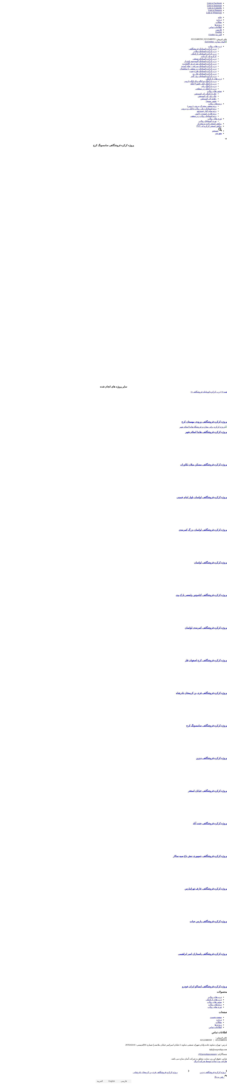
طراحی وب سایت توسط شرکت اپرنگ (210, 1061)
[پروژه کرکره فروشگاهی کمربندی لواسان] (210, 623)
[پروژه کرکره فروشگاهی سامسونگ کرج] (113, 199)
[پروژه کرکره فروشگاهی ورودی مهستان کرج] (210, 417)
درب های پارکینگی (214, 999)
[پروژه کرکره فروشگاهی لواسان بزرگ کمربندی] (210, 525)
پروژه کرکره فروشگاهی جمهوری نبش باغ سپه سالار (200, 856)
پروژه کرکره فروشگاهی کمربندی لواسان (206, 627)
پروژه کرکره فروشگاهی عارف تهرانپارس (206, 888)
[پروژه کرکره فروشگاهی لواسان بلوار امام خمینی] (210, 492)
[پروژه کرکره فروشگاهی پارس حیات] (210, 916)
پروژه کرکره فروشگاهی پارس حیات (208, 921)
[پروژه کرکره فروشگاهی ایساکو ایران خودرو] (210, 981)
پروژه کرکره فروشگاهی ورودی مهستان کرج (204, 421)
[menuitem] (111, 17)
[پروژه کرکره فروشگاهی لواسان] (210, 557)
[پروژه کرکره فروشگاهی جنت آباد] (210, 818)
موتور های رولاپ (214, 1002)
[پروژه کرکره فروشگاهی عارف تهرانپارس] (210, 883)
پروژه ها (218, 25)
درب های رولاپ (215, 997)
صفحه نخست (216, 1017)
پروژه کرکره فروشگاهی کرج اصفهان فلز (206, 660)
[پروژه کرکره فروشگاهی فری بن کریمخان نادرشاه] (210, 688)
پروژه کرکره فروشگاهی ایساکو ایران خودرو (204, 986)
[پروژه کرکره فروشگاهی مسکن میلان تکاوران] (210, 459)
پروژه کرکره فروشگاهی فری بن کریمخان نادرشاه (201, 693)
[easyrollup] (216, 42)
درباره (219, 20)
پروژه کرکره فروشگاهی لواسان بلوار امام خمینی (202, 497)
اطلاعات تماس (215, 27)
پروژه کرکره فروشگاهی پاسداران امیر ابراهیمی (202, 954)
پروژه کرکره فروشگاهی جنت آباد (210, 823)
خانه (220, 17)
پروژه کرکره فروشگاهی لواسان (210, 562)
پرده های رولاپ (215, 1004)
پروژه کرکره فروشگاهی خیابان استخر (207, 790)
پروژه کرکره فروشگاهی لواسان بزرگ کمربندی (203, 529)
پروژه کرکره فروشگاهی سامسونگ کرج (206, 725)
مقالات (219, 22)
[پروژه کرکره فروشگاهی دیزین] (210, 753)
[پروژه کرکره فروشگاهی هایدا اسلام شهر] (203, 427)
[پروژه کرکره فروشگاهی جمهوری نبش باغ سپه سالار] (210, 851)
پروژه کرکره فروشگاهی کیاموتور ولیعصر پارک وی (201, 595)
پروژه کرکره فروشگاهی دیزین (211, 758)
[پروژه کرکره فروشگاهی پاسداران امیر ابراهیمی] (210, 949)
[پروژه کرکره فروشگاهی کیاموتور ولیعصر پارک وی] (210, 590)
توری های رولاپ (215, 1007)
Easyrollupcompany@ (207, 1054)
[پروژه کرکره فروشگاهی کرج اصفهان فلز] (210, 655)
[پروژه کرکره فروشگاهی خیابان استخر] (210, 786)
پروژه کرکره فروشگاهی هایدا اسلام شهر (206, 432)
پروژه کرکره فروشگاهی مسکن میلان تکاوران (203, 464)
